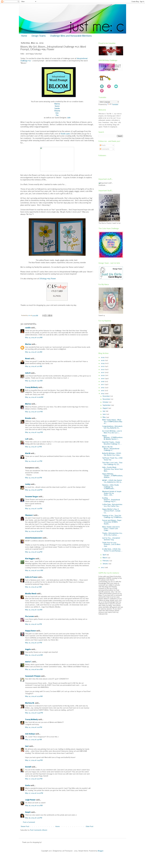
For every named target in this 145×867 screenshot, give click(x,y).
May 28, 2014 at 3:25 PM (33, 818)
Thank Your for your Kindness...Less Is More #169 (111, 544)
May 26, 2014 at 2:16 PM (33, 727)
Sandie (57, 108)
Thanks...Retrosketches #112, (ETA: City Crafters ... (112, 534)
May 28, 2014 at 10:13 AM (34, 805)
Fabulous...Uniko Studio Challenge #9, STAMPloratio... (110, 487)
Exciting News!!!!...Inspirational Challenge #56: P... (111, 500)
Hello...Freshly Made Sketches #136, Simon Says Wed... (112, 469)
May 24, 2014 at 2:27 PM (33, 461)
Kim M (27, 453)
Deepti (28, 812)
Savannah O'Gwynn (32, 676)
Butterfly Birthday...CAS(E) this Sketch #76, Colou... (111, 454)
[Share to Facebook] (49, 315)
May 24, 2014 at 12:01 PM (34, 412)
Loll (26, 439)
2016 (103, 387)
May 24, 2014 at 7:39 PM (33, 508)
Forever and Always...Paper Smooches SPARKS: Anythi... (111, 522)
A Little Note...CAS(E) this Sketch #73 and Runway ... (112, 550)
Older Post (89, 826)
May (104, 417)
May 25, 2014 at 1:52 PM (33, 624)
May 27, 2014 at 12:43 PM (34, 760)
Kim (57, 113)
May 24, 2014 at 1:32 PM (33, 447)
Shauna (57, 111)
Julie (68, 118)
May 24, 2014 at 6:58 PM (33, 490)
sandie (28, 328)
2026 (103, 357)
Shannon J (29, 515)
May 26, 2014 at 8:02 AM (34, 669)
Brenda (28, 418)
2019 (103, 378)
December (106, 396)
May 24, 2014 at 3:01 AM (33, 366)
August (105, 408)
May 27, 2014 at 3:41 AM (33, 739)
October (106, 402)
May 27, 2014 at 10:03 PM (34, 793)
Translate (115, 104)
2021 (103, 372)
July (104, 411)
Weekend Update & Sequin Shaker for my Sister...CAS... (111, 493)
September (107, 405)
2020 (103, 375)
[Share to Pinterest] (51, 315)
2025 (103, 360)
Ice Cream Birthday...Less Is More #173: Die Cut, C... (112, 432)
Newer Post (25, 826)
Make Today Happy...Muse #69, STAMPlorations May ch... (112, 421)
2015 (103, 390)
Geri (27, 746)
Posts (103, 145)
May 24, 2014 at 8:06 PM (33, 531)
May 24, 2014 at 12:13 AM (33, 337)
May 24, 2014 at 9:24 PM (33, 552)
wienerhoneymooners (33, 538)
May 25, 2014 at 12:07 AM (34, 570)
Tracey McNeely (31, 387)
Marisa (28, 404)
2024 (103, 363)
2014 (103, 393)
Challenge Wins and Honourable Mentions (71, 36)
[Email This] (43, 315)
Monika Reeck (30, 594)
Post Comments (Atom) (38, 830)
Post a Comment (29, 822)
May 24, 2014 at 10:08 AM (34, 397)
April (104, 555)
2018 (103, 381)
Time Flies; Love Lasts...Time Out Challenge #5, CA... (112, 463)
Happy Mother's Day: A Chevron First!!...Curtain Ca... (111, 511)
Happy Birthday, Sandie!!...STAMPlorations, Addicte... (112, 475)
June (104, 414)
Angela (28, 649)
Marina (57, 104)
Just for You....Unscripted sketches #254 (111, 539)
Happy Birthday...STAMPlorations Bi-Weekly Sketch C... (112, 437)
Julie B (27, 373)
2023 (103, 366)
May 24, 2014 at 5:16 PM (33, 478)
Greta (27, 785)
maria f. (28, 662)
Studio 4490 (65, 134)
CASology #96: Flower (47, 279)
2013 (102, 567)
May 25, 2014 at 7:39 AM (33, 610)
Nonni (57, 106)
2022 (103, 369)
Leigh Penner (30, 800)
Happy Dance (30, 631)
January (105, 564)
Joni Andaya (30, 734)
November (107, 399)
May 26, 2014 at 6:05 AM (34, 655)
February (106, 561)
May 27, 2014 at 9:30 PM (33, 779)
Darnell (28, 767)
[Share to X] (47, 315)
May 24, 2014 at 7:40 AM (33, 381)
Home (24, 36)
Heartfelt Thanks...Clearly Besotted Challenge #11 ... (112, 443)
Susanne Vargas (31, 497)
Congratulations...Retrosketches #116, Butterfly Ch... (112, 427)
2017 (103, 384)
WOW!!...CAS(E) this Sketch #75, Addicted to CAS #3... (112, 481)
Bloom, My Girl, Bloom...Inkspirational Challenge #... (110, 448)
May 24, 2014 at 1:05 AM (33, 352)
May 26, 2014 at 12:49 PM (34, 713)
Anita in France (31, 577)
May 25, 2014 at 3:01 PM (33, 643)
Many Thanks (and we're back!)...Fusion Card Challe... (111, 528)
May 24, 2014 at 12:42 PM (34, 432)
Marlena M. (29, 703)
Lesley (28, 484)
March (105, 558)
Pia (57, 115)
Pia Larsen (29, 616)
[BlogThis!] (45, 315)
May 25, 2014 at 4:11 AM (33, 587)
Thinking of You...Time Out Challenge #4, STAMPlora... (112, 516)
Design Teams (39, 36)
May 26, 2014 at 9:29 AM (34, 696)
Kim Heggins (30, 559)
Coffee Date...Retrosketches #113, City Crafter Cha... (112, 505)
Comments (105, 149)
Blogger (100, 851)
